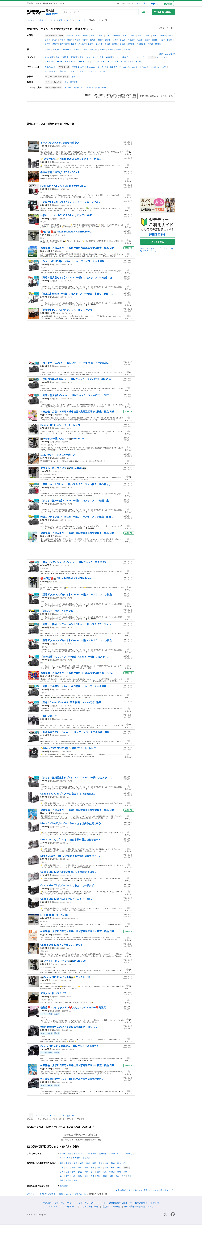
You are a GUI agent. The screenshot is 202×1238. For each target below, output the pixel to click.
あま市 (90, 44)
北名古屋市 (64, 44)
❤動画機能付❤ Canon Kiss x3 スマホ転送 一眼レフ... (68, 1027)
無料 (73, 77)
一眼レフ (43, 693)
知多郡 (122, 44)
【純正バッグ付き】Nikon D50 (56, 611)
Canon (42, 284)
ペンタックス (44, 1017)
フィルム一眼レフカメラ (111, 67)
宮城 (88, 1163)
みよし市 (82, 44)
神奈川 (99, 1168)
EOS (42, 905)
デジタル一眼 (80, 20)
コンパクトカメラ (130, 67)
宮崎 (61, 1180)
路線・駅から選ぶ (166, 54)
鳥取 (119, 1172)
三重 (67, 1172)
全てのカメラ (50, 67)
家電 (61, 20)
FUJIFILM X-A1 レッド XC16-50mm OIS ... (63, 186)
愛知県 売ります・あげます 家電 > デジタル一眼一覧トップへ (146, 1190)
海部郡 (115, 44)
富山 (119, 1163)
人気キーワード (165, 28)
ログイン (155, 3)
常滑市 (62, 40)
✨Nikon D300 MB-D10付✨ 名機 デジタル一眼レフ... (69, 748)
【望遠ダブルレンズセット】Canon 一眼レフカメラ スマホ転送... (77, 594)
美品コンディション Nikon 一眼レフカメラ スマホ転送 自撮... (76, 516)
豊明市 (154, 40)
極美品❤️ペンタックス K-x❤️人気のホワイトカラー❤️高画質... (74, 1007)
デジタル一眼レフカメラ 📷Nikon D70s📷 (63, 468)
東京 (80, 1168)
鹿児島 (68, 1180)
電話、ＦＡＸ (85, 57)
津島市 (133, 35)
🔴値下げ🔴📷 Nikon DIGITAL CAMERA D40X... (66, 578)
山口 (74, 1176)
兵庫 (86, 1172)
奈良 (105, 1172)
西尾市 (170, 35)
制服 (69, 1154)
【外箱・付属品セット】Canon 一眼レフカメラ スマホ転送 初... (77, 277)
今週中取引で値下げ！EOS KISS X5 (59, 172)
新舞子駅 (64, 313)
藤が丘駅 (127, 50)
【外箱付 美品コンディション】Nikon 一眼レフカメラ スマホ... (76, 624)
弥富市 (73, 44)
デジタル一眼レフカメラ (48, 445)
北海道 (68, 1163)
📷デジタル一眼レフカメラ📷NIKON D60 (62, 438)
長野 (74, 1168)
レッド (42, 192)
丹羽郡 (150, 44)
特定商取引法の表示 (111, 1206)
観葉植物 (102, 1154)
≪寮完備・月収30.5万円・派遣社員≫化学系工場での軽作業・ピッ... (76, 673)
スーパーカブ (65, 1158)
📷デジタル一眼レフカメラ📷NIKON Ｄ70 (63, 961)
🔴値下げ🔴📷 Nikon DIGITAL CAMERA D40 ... (66, 231)
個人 (66, 82)
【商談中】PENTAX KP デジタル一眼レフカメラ (70, 310)
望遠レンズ (44, 951)
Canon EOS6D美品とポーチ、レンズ (60, 425)
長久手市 (98, 44)
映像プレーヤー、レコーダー (134, 57)
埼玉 (86, 1168)
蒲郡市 (47, 40)
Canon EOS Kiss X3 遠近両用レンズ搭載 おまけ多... (68, 872)
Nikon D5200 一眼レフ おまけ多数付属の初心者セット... (70, 856)
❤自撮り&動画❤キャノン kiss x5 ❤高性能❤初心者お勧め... (71, 1079)
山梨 (67, 1168)
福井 (61, 1168)
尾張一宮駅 (67, 50)
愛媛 (92, 1176)
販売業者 (73, 82)
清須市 (55, 44)
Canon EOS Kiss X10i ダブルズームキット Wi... (66, 899)
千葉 (92, 1168)
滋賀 (98, 1172)
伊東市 (59, 251)
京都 (92, 1172)
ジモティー (31, 20)
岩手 (82, 1163)
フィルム (81, 71)
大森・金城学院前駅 (68, 918)
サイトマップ (55, 1206)
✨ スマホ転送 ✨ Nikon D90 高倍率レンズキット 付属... (70, 159)
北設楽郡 (130, 44)
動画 (41, 369)
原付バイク (78, 1154)
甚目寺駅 (63, 264)
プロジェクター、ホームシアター (105, 62)
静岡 (54, 251)
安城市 (163, 35)
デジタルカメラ (78, 67)
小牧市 (77, 40)
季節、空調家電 (62, 57)
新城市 (92, 40)
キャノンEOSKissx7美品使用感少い (59, 142)
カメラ (69, 20)
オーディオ (161, 57)
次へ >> (70, 1115)
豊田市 (155, 35)
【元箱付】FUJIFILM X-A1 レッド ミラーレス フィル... (70, 202)
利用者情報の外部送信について (138, 1206)
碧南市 (140, 35)
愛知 (52, 146)
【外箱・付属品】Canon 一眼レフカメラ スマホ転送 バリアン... (77, 395)
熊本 (117, 1176)
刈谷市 (148, 35)
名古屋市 (69, 35)
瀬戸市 (101, 35)
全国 (61, 1163)
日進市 (162, 40)
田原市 (170, 40)
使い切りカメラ (51, 71)
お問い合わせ (141, 1203)
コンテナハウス (114, 1154)
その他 (138, 62)
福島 (106, 1163)
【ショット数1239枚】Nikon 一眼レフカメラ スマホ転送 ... (74, 261)
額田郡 (158, 44)
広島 (67, 1176)
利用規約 (47, 1203)
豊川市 (125, 35)
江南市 (70, 40)
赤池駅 (84, 50)
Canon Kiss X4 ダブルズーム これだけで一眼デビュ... (69, 885)
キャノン (43, 149)
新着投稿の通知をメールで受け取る (156, 96)
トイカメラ (144, 67)
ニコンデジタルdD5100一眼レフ (57, 454)
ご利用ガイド (71, 1206)
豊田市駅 (63, 176)
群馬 (119, 1168)
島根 (125, 1172)
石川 (125, 1163)
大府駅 (62, 997)
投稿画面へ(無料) (163, 12)
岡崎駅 (47, 50)
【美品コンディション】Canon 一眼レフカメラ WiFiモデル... (74, 562)
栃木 (113, 1168)
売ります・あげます (47, 20)
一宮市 (93, 35)
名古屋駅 (65, 719)
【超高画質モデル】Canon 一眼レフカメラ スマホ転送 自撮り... (77, 732)
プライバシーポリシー (65, 1203)
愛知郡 (107, 44)
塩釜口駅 (65, 1011)
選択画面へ (64, 1186)
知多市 (115, 40)
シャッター (44, 568)
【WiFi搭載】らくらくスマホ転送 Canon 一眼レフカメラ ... (74, 656)
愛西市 (47, 44)
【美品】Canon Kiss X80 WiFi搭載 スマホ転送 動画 (70, 702)
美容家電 (109, 57)
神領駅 (118, 50)
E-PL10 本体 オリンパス (54, 915)
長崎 (129, 1176)
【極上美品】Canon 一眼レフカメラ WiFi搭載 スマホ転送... (74, 363)
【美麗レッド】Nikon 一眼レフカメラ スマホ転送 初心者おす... (76, 484)
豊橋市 (78, 35)
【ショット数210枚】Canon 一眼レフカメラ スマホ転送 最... (75, 500)
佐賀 (111, 1176)
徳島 (80, 1176)
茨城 (106, 1168)
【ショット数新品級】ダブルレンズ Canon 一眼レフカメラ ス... (77, 777)
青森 (75, 1163)
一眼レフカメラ (45, 647)
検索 (143, 12)
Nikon (42, 238)
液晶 (41, 402)
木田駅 (62, 458)
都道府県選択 (52, 14)
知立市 (123, 40)
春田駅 (110, 50)
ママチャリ (127, 1154)
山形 (100, 1163)
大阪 (80, 1172)
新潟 (113, 1163)
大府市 (107, 40)
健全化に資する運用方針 (120, 1203)
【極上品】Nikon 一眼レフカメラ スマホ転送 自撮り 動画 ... (76, 293)
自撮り (42, 300)
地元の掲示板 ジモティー (125, 3)
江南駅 (76, 50)
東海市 (100, 40)
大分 (123, 1176)
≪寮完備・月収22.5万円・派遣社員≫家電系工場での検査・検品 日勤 (77, 248)
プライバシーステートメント (92, 1203)
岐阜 (61, 1172)
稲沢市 (85, 40)
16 (63, 1115)
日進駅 (62, 948)
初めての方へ (142, 3)
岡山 (61, 1176)
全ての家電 (49, 57)
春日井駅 (56, 50)
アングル (43, 222)
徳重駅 (102, 50)
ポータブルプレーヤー (54, 62)
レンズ (73, 71)
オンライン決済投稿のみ (74, 88)
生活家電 (74, 57)
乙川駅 (62, 162)
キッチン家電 (98, 57)
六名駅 (62, 189)
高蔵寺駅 (93, 50)
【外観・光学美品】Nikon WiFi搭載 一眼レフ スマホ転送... (74, 686)
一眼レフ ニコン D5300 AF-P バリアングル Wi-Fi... (67, 215)
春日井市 (117, 35)
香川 (86, 1176)
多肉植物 (76, 1158)
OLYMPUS (44, 921)
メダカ (62, 1154)
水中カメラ (63, 71)
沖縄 (75, 1180)
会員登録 (168, 3)
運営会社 (155, 1203)
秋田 (94, 1163)
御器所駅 (65, 442)
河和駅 (62, 428)
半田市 (108, 35)
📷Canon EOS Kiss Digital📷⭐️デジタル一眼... (66, 977)
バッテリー (44, 722)
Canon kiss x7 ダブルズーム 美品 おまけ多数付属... (67, 793)
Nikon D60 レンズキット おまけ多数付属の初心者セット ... (71, 839)
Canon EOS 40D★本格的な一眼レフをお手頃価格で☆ (69, 1046)
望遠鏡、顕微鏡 (127, 62)
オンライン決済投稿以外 (96, 88)
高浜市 (139, 40)
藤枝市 (59, 676)
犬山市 (55, 40)
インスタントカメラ (159, 67)
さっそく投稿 (157, 242)
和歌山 (112, 1172)
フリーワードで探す (89, 1206)
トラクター (87, 1158)
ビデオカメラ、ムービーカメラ (77, 62)
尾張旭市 (131, 40)
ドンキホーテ (90, 1154)
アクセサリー (92, 71)
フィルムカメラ (93, 67)
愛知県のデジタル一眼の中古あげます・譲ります (56, 29)
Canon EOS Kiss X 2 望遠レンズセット (61, 945)
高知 (98, 1176)
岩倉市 (147, 40)
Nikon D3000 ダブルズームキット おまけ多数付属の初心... (71, 823)
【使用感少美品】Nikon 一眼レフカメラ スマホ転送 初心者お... (76, 379)
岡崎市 (86, 35)
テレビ (117, 57)
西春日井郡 (141, 44)
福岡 (105, 1176)
